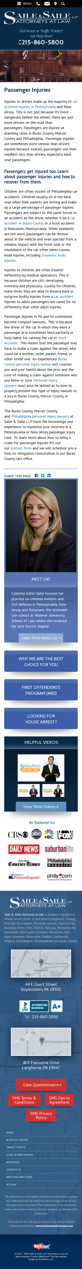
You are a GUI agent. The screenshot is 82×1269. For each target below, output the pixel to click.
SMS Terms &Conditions (24, 1100)
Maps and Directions (19, 1176)
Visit (55, 3)
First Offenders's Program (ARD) (41, 690)
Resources (12, 1162)
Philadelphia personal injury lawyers (40, 416)
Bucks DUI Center (17, 1139)
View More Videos (39, 806)
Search (63, 3)
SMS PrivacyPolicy (41, 1115)
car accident (63, 296)
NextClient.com (45, 1259)
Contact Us (13, 1169)
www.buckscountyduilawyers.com (54, 1226)
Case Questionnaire (41, 1084)
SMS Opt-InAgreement (59, 1100)
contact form (21, 448)
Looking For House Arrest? (41, 718)
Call (38, 3)
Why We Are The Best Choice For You (41, 661)
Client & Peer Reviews (19, 1154)
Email (47, 3)
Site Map (11, 1184)
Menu (27, 3)
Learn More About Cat (39, 637)
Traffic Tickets (15, 1147)
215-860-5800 (43, 42)
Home (9, 1132)
